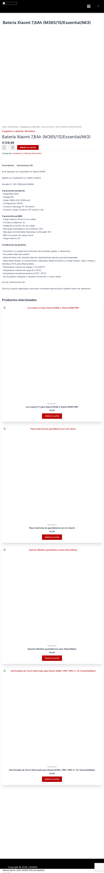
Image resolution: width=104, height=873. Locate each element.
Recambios (13, 127)
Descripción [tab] (8, 165)
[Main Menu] (88, 6)
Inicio (4, 127)
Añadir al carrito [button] (52, 416)
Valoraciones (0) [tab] (25, 165)
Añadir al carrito (28, 147)
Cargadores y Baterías (30, 127)
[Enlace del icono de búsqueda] (99, 6)
